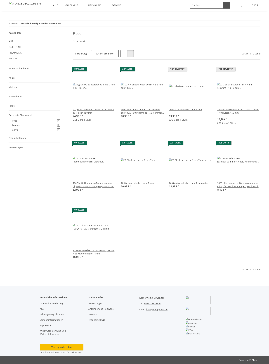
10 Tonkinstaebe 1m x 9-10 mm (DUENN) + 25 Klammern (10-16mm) (94, 252)
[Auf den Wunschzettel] (110, 69)
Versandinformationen (51, 319)
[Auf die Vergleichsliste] (102, 69)
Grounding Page (96, 319)
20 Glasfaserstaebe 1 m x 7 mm (185, 109)
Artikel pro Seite (104, 53)
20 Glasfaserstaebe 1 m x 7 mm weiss (188, 183)
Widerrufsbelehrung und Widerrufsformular (53, 332)
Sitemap (92, 314)
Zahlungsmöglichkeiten (52, 314)
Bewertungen (95, 303)
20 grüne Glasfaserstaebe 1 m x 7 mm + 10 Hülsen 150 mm (93, 111)
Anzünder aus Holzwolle (101, 308)
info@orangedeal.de (157, 309)
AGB (42, 308)
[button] (123, 53)
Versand (78, 352)
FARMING (13, 58)
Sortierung (81, 53)
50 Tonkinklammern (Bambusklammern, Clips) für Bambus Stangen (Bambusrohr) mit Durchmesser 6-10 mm (238, 185)
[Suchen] (226, 5)
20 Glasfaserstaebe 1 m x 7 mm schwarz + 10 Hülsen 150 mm (238, 111)
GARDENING (15, 46)
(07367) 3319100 (152, 303)
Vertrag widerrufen (61, 347)
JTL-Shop (253, 360)
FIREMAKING (15, 52)
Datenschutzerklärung (51, 303)
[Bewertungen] (173, 112)
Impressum (46, 325)
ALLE (11, 41)
